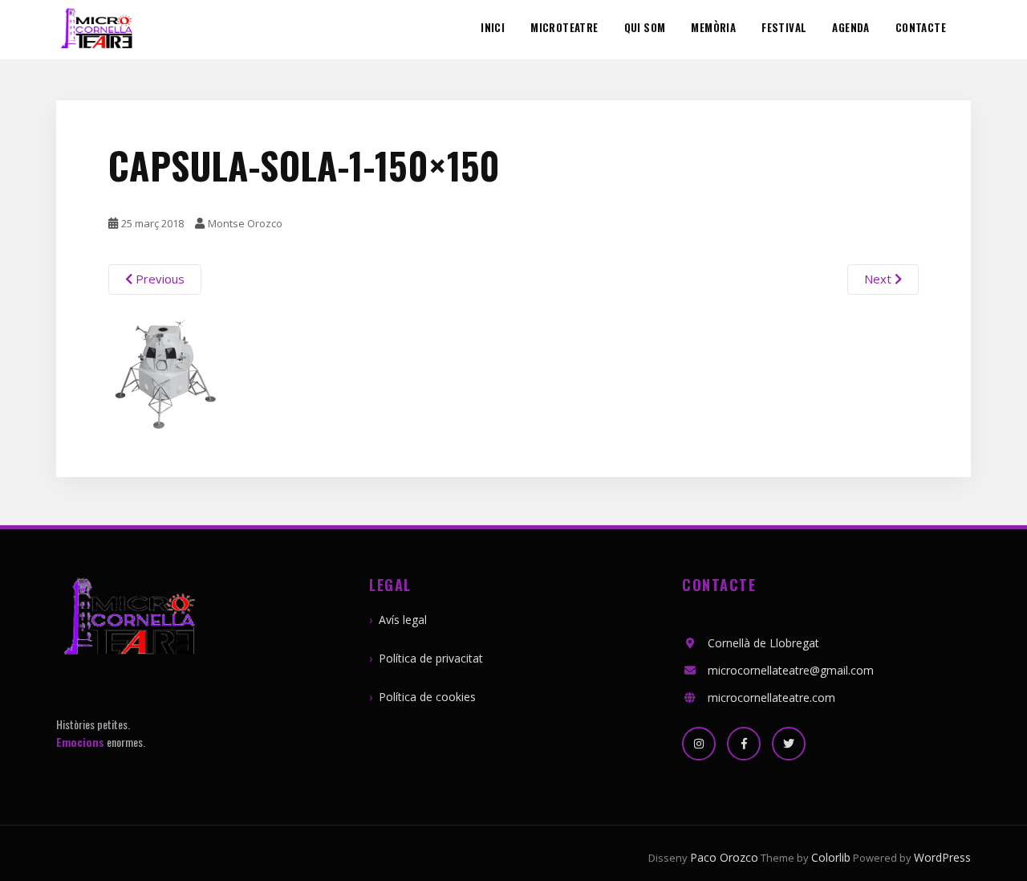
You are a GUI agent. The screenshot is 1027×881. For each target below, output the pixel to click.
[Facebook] (744, 744)
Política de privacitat (431, 658)
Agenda (850, 28)
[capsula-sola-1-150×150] (168, 371)
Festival (783, 28)
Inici (493, 28)
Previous (158, 279)
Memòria (713, 28)
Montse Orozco (245, 223)
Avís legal (403, 619)
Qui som (645, 28)
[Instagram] (699, 744)
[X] (789, 744)
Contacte (920, 28)
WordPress (942, 857)
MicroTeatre (564, 28)
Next (879, 279)
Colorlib (830, 857)
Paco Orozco (724, 857)
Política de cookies (427, 696)
